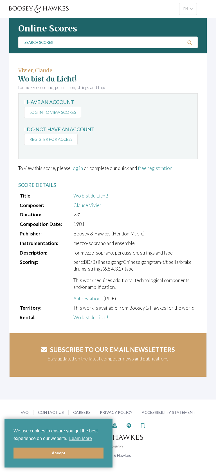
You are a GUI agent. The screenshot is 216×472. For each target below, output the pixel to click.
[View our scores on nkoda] (143, 425)
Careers (82, 412)
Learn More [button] (80, 438)
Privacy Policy (116, 412)
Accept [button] (58, 453)
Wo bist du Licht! (90, 196)
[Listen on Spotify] (129, 425)
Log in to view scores (53, 112)
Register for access (51, 139)
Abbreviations (88, 298)
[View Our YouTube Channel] (114, 425)
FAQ (25, 412)
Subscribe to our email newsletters (112, 349)
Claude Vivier (87, 205)
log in (77, 168)
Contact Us (51, 412)
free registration (155, 168)
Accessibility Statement (168, 412)
